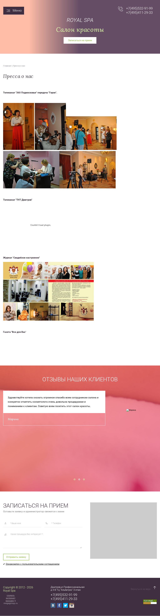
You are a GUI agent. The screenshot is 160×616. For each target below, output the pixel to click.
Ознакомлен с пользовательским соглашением (32, 564)
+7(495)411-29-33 (139, 13)
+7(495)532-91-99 (139, 8)
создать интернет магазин (10, 598)
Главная (7, 66)
